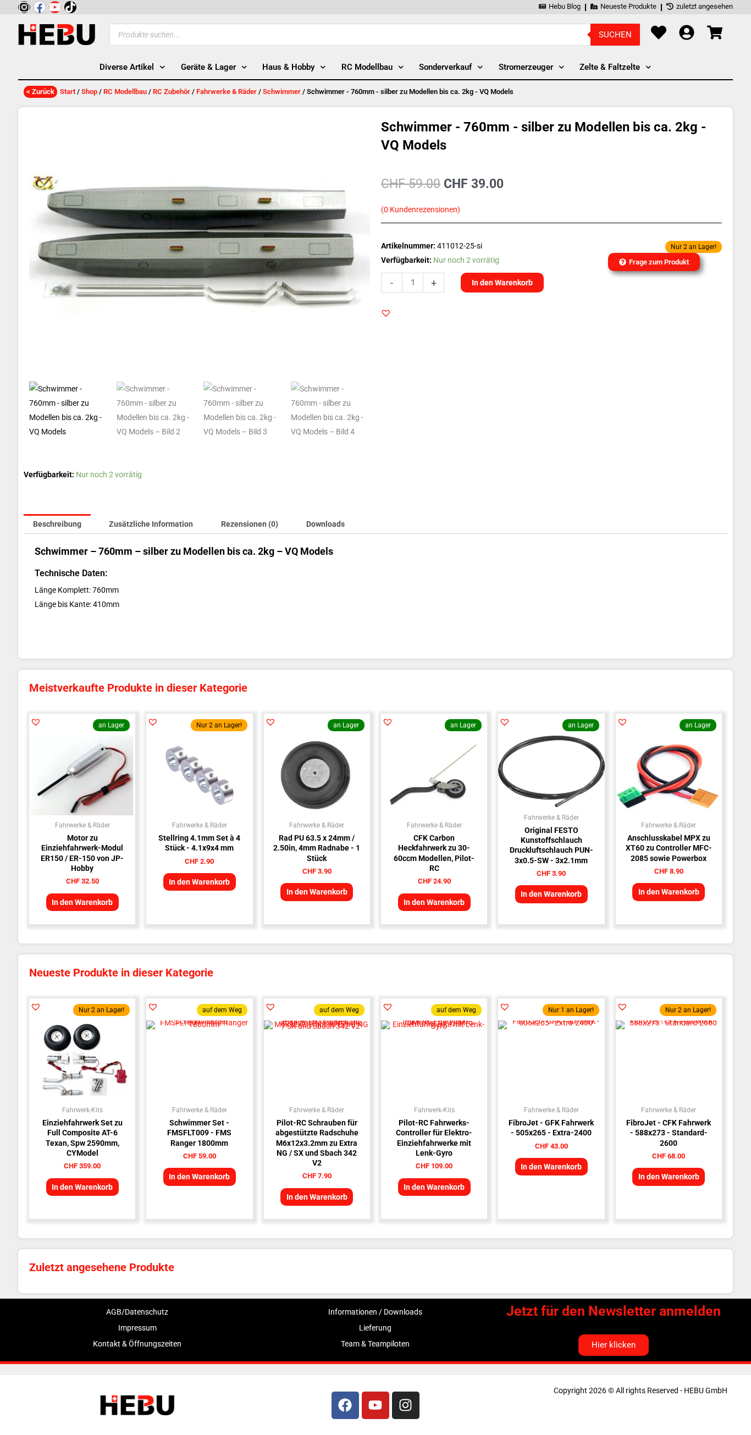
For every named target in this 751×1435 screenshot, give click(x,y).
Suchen (615, 35)
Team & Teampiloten (375, 1343)
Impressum (137, 1327)
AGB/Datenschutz (137, 1311)
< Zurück (40, 91)
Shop (89, 91)
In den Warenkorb (502, 282)
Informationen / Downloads (375, 1311)
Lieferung (375, 1327)
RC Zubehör (171, 91)
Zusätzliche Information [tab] (151, 524)
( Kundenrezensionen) (420, 210)
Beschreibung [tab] (57, 524)
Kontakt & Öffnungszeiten (137, 1343)
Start (67, 91)
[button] (386, 313)
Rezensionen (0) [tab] (249, 524)
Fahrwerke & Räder (226, 91)
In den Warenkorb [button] (82, 902)
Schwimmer (282, 91)
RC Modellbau (125, 91)
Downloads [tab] (325, 524)
